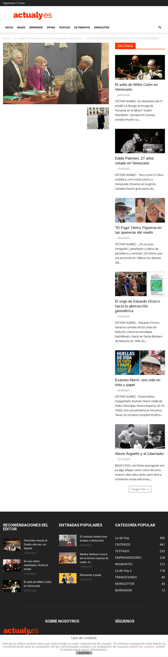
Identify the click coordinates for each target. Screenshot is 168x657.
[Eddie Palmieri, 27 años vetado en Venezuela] (140, 141)
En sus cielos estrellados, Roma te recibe (36, 565)
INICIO (9, 27)
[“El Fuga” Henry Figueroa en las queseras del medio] (140, 210)
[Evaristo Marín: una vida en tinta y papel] (140, 362)
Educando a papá (90, 575)
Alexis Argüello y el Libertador (139, 454)
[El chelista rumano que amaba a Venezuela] (68, 540)
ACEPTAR (84, 653)
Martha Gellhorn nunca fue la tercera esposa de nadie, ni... (94, 558)
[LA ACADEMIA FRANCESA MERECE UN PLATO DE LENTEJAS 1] (56, 103)
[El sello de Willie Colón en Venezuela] (140, 67)
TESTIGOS (64, 27)
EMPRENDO (36, 27)
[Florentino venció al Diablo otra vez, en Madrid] (12, 545)
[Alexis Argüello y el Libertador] (140, 436)
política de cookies (141, 646)
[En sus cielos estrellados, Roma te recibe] (12, 565)
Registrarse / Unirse (14, 3)
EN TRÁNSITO (82, 27)
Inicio (6, 38)
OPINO (51, 27)
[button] (159, 28)
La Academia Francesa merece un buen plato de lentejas (48, 38)
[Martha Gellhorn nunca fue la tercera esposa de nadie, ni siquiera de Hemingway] (68, 557)
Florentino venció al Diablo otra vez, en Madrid (35, 544)
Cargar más (138, 489)
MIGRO (21, 27)
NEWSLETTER (101, 27)
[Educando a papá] (68, 578)
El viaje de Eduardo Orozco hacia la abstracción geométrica (137, 306)
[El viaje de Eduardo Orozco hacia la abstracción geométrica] (140, 284)
